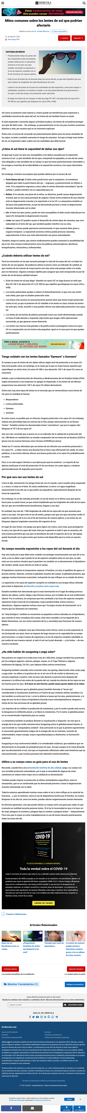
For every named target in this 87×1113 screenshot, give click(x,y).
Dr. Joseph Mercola (41, 31)
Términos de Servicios (42, 1100)
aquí (46, 1068)
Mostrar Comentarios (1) (23, 984)
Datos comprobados (60, 31)
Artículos (5, 1035)
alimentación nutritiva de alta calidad (44, 768)
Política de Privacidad (16, 1100)
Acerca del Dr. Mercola (10, 1032)
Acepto (69, 1099)
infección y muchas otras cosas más (42, 586)
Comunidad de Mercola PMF (12, 1037)
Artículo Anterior (11, 969)
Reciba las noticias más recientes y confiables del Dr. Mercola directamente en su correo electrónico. (43, 1000)
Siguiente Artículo (75, 969)
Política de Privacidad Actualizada (57, 1037)
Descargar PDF (13, 39)
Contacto (48, 1032)
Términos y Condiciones (53, 1035)
